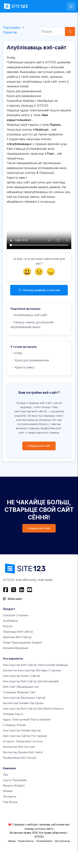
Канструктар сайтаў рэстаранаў (25, 736)
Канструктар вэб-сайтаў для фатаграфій (31, 681)
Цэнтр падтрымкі (14, 780)
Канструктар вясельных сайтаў (24, 697)
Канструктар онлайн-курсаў (22, 730)
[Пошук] (70, 31)
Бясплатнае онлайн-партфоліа (23, 703)
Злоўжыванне (44, 840)
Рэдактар (10, 32)
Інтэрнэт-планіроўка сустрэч (23, 741)
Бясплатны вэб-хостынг (19, 746)
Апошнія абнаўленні (15, 648)
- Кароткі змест (23, 367)
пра (5, 774)
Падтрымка (11, 27)
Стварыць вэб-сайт (39, 445)
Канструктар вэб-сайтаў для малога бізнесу (33, 708)
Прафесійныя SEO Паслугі (19, 757)
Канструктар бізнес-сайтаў (21, 676)
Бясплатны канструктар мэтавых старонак (32, 670)
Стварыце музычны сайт (19, 692)
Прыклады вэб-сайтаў (18, 631)
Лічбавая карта (13, 714)
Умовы (12, 840)
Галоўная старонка (15, 615)
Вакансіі (14, 785)
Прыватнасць (26, 840)
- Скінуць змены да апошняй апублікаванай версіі (32, 324)
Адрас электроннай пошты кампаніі (26, 719)
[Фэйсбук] (6, 589)
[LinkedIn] (21, 589)
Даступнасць (62, 840)
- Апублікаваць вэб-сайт (29, 315)
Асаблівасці (10, 620)
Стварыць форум (14, 725)
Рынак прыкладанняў (22, 642)
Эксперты (9, 796)
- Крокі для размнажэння (30, 360)
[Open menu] (71, 6)
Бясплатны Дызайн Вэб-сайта (23, 752)
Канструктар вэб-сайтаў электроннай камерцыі (35, 665)
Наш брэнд (10, 802)
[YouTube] (29, 589)
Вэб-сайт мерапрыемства (20, 686)
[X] (13, 589)
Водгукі (8, 626)
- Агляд (16, 353)
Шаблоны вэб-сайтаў (17, 637)
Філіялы (8, 791)
